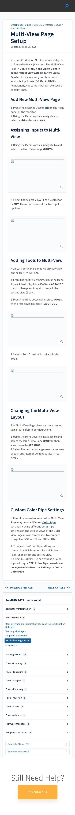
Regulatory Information (20, 609)
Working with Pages (15, 631)
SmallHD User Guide (21, 25)
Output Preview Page (16, 635)
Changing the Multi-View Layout (35, 413)
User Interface (18, 28)
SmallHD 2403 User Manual (47, 25)
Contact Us (39, 792)
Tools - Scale (14, 706)
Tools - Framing (15, 663)
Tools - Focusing (15, 689)
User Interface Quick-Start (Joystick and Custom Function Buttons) (35, 625)
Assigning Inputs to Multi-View (36, 133)
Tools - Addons (15, 715)
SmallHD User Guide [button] (15, 2)
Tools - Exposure (15, 672)
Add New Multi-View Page (35, 99)
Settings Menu (15, 654)
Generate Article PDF (18, 751)
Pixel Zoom (11, 645)
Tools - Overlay (15, 698)
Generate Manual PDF (19, 744)
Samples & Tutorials (18, 732)
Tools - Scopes (14, 680)
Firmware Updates (17, 724)
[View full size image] (37, 174)
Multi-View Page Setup (32, 38)
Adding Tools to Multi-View (36, 260)
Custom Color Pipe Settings (37, 510)
